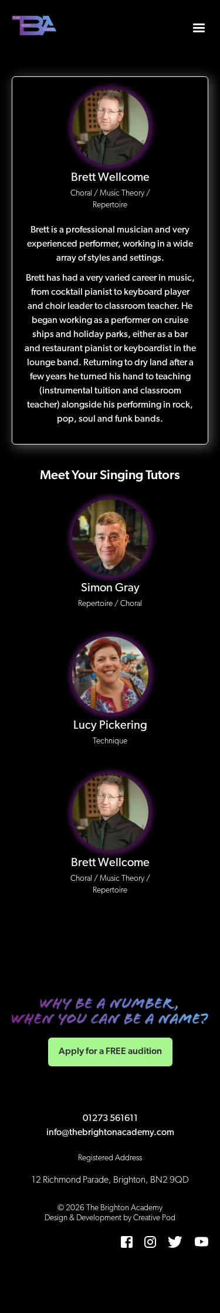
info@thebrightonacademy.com (110, 1132)
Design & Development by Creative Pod (110, 1218)
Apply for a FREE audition (110, 1051)
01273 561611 (110, 1118)
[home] (35, 26)
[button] (199, 26)
